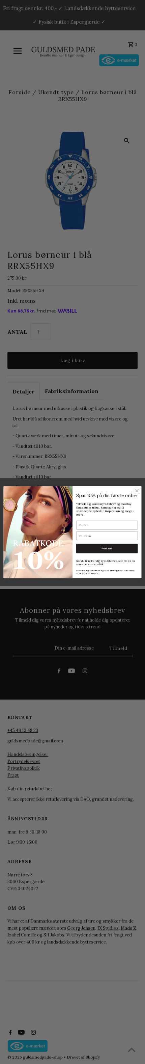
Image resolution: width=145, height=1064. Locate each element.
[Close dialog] (137, 490)
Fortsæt (107, 548)
